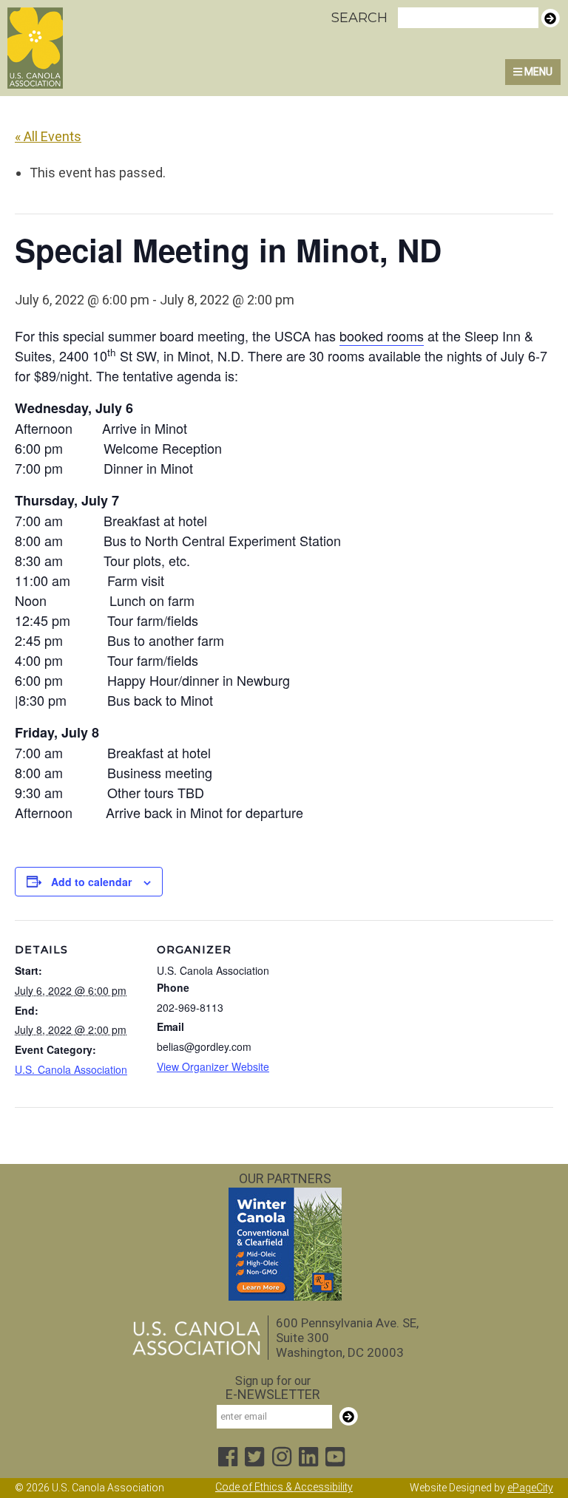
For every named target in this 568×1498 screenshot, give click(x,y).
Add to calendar (91, 881)
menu (537, 72)
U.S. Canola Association (76, 48)
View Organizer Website (213, 1066)
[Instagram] (281, 1458)
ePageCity (530, 1488)
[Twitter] (254, 1458)
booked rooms (381, 335)
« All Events (48, 136)
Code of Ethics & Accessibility (284, 1487)
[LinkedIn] (308, 1458)
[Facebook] (227, 1458)
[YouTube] (335, 1458)
